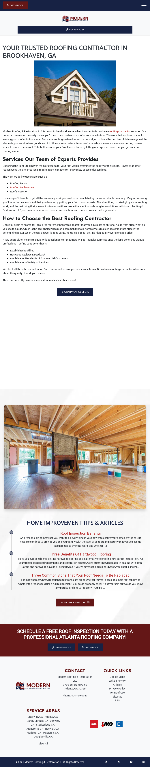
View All (43, 743)
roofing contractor (119, 131)
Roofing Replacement (22, 187)
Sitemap (117, 696)
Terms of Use (117, 692)
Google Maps (117, 676)
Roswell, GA (52, 728)
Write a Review (117, 680)
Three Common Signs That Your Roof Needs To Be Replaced (80, 575)
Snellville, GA (35, 716)
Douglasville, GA (43, 736)
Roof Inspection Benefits (80, 533)
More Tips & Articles (73, 602)
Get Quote (16, 5)
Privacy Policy (117, 688)
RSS (117, 700)
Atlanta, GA (51, 716)
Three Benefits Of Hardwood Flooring (80, 554)
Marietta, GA (34, 732)
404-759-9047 (76, 29)
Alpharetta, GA (35, 728)
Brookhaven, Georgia (75, 292)
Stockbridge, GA (45, 724)
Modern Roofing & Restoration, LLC (45, 762)
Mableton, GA (51, 732)
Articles (117, 684)
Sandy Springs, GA (37, 720)
